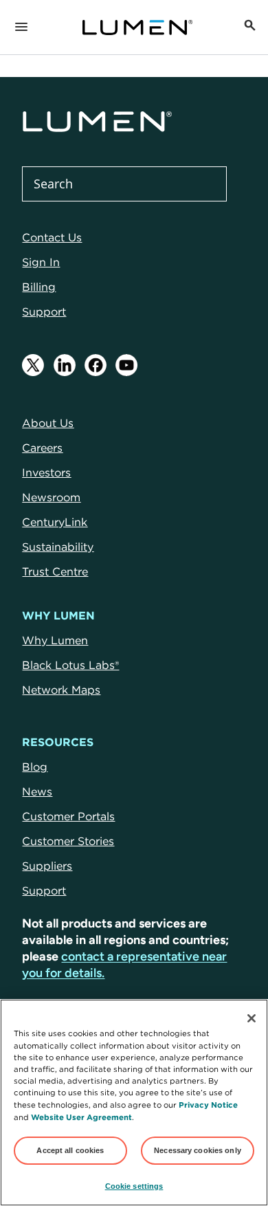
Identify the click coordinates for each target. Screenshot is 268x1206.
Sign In (41, 262)
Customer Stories (68, 841)
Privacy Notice (208, 1104)
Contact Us (52, 237)
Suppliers (47, 866)
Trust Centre (55, 571)
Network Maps (61, 690)
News (37, 791)
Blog (34, 767)
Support (44, 311)
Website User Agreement (81, 1117)
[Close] (251, 1018)
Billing (39, 287)
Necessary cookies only (197, 1150)
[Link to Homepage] (137, 27)
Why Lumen (55, 640)
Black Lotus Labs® (70, 665)
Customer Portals (68, 816)
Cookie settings (134, 1186)
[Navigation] (21, 27)
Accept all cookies (70, 1150)
